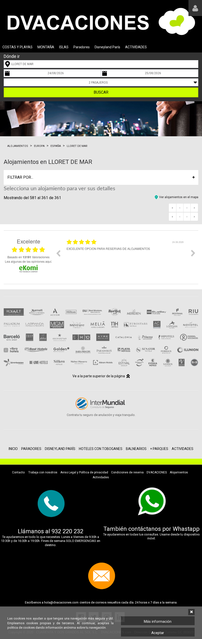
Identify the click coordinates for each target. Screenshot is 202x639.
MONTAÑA (45, 47)
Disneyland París (107, 47)
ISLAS (63, 47)
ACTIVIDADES (136, 47)
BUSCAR (101, 92)
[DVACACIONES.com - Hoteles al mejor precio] (101, 21)
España (55, 146)
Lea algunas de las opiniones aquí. (28, 261)
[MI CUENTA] (195, 8)
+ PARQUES (159, 449)
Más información (157, 621)
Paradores (81, 47)
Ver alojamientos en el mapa (178, 197)
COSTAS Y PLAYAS (17, 47)
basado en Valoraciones (28, 257)
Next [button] (193, 253)
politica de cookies (21, 627)
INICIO (13, 449)
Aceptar (157, 633)
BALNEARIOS (136, 449)
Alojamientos (17, 146)
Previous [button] (58, 253)
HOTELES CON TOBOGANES (100, 449)
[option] (111, 256)
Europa (39, 146)
